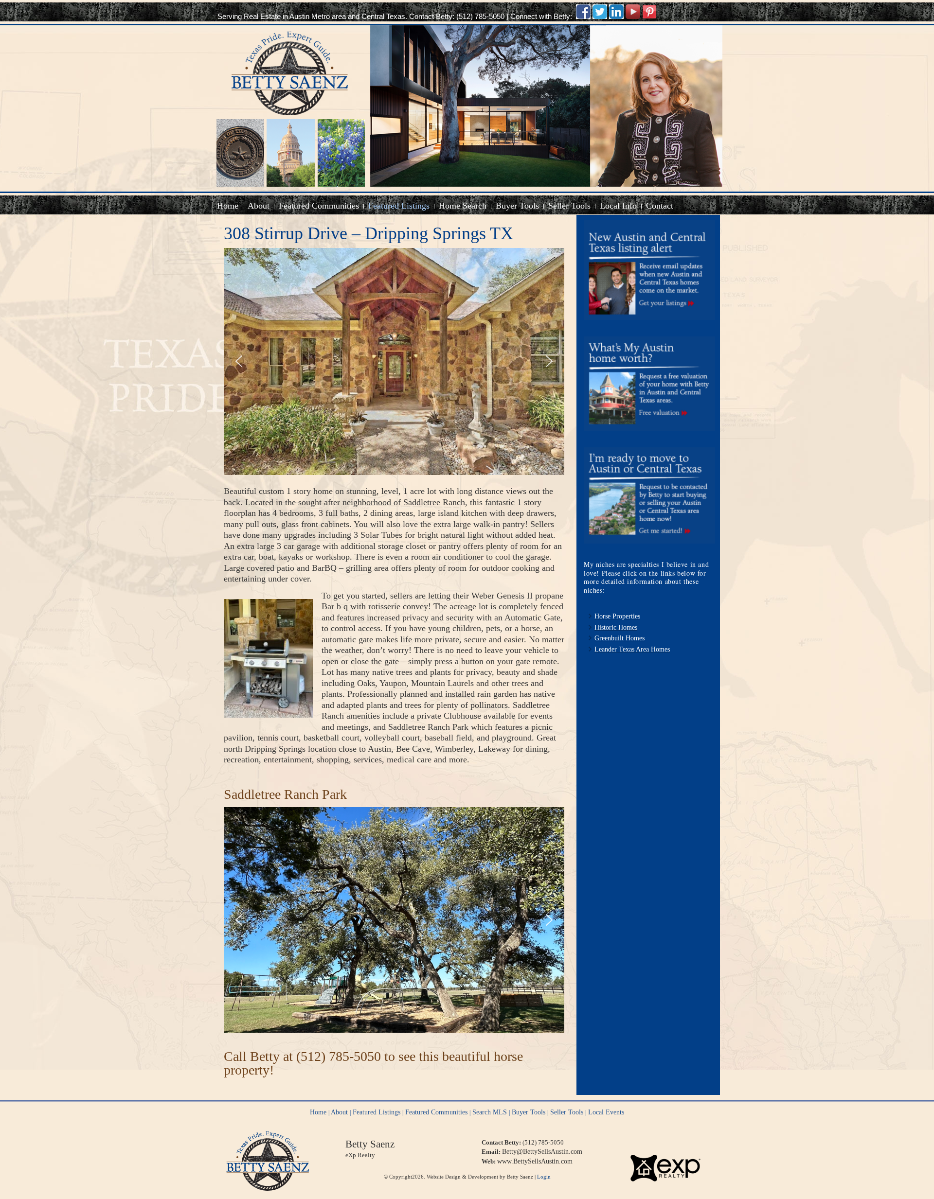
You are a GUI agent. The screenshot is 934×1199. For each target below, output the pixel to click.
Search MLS (489, 1112)
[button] (239, 361)
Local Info (618, 206)
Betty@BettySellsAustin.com (542, 1151)
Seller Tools (569, 206)
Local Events (606, 1112)
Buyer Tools (517, 206)
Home (227, 206)
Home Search (462, 206)
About (258, 206)
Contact (659, 206)
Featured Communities (319, 206)
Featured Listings (399, 206)
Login (544, 1177)
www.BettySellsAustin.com (535, 1161)
